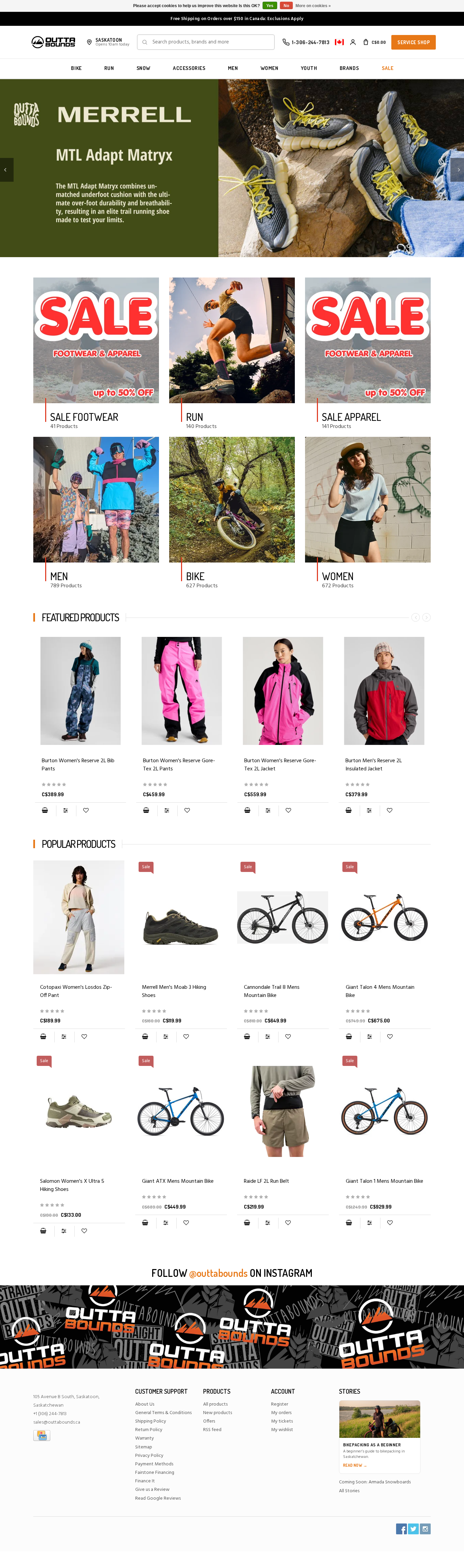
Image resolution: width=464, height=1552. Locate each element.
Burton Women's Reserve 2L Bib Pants (78, 764)
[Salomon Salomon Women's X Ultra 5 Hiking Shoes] (79, 1205)
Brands (349, 68)
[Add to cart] (45, 810)
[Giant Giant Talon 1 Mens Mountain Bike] (385, 1197)
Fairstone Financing (154, 1473)
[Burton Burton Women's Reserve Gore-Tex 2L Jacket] (282, 691)
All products (215, 1404)
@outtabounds (218, 1272)
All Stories (349, 1491)
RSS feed (212, 1430)
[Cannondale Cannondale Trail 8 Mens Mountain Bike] (283, 1011)
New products (217, 1413)
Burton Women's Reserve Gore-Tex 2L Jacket (280, 764)
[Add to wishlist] (85, 810)
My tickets (282, 1421)
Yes (269, 5)
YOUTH (309, 68)
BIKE (76, 68)
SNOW (143, 68)
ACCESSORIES (189, 68)
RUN (109, 68)
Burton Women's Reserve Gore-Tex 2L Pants (179, 764)
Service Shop (413, 42)
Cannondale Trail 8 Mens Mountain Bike (272, 991)
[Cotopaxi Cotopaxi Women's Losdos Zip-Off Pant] (79, 917)
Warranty (144, 1438)
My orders (281, 1413)
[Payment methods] (41, 1436)
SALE (387, 68)
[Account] (353, 42)
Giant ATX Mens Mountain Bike (178, 1181)
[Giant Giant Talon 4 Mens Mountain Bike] (385, 1011)
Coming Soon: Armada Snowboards (375, 1482)
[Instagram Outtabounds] (425, 1528)
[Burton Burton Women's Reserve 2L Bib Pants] (80, 691)
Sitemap (143, 1447)
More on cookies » (313, 5)
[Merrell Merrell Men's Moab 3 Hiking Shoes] (181, 1011)
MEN (233, 68)
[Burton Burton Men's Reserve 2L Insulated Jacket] (384, 691)
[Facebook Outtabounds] (401, 1528)
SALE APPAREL (351, 416)
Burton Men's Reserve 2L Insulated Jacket (373, 764)
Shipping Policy (150, 1421)
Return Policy (148, 1430)
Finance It (145, 1481)
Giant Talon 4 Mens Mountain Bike (380, 991)
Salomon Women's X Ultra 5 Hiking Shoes (72, 1185)
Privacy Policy (149, 1456)
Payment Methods (154, 1464)
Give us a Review (152, 1490)
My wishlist (282, 1430)
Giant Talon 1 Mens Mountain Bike (384, 1181)
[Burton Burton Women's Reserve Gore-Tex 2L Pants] (181, 691)
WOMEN (270, 68)
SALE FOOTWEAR (84, 416)
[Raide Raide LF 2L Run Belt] (283, 1111)
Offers (209, 1421)
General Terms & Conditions (163, 1413)
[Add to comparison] (66, 810)
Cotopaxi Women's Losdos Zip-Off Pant (76, 991)
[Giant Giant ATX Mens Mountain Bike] (181, 1197)
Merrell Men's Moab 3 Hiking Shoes (174, 991)
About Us (144, 1404)
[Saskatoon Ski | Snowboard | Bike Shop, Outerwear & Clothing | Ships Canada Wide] (53, 42)
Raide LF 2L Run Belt (266, 1181)
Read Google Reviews (158, 1498)
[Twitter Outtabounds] (413, 1528)
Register (279, 1404)
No (286, 5)
